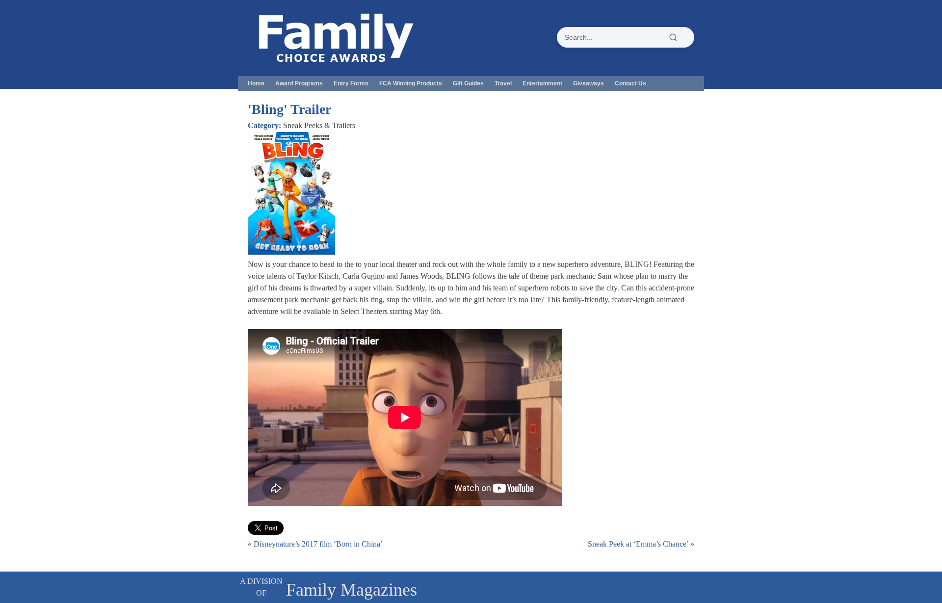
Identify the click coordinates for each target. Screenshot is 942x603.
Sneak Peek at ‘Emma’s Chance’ (638, 544)
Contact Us (630, 83)
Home (256, 83)
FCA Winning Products (410, 83)
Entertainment (542, 83)
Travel (503, 83)
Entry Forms (351, 83)
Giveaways (588, 83)
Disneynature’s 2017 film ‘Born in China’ (318, 544)
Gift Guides (468, 83)
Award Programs (299, 83)
